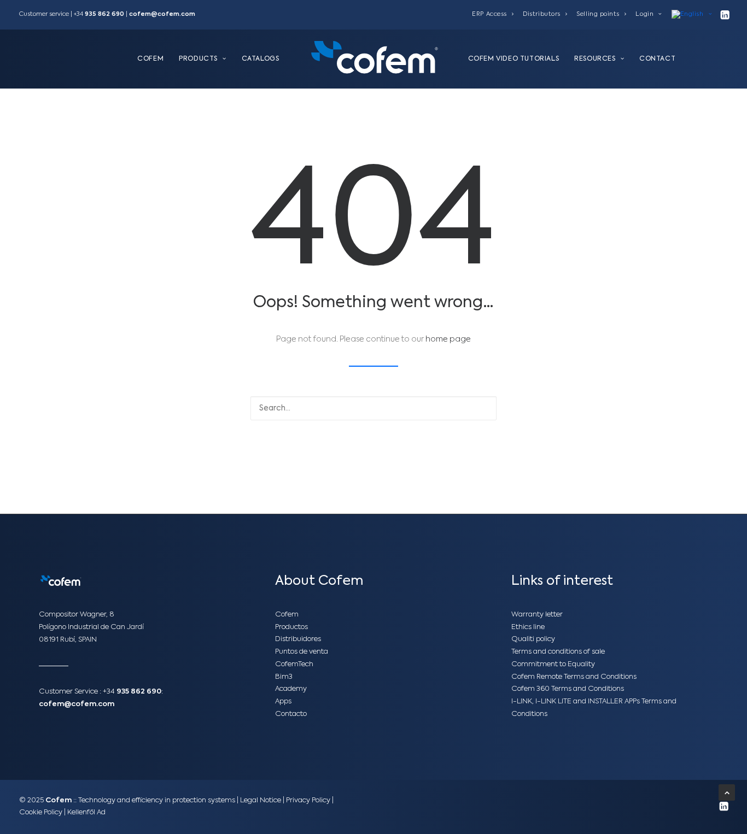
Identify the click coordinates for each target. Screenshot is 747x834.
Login (644, 14)
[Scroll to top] (727, 792)
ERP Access (489, 14)
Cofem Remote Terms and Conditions (574, 676)
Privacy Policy (308, 800)
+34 (132, 691)
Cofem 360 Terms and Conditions (567, 688)
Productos (291, 627)
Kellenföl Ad (86, 812)
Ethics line (528, 627)
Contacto (291, 714)
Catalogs (260, 59)
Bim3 (284, 676)
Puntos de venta (301, 651)
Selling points (598, 14)
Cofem (150, 59)
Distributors (542, 14)
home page (448, 339)
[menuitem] (492, 14)
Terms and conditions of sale (558, 651)
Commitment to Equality (553, 664)
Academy (291, 688)
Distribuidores (298, 639)
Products (198, 59)
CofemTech (294, 664)
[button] (725, 15)
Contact (657, 59)
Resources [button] (594, 59)
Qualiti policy (533, 639)
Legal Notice (260, 800)
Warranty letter (537, 614)
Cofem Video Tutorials (513, 59)
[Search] (373, 408)
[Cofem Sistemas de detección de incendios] (373, 59)
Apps (283, 701)
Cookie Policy (41, 812)
